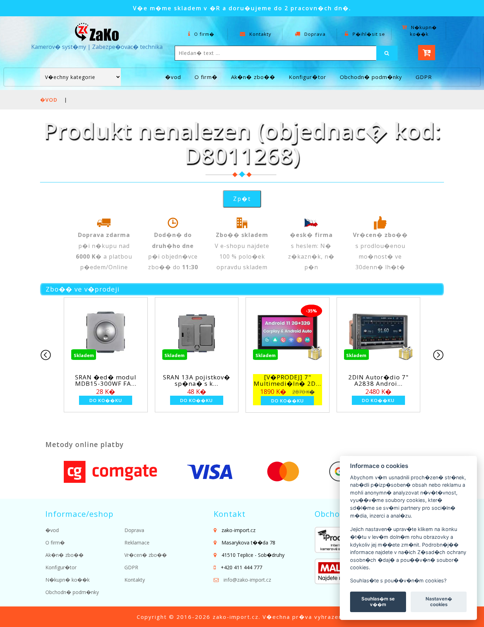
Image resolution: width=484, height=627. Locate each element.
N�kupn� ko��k (423, 30)
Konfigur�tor (307, 76)
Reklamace (137, 542)
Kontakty (259, 34)
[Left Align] (387, 53)
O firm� (203, 34)
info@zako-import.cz (247, 579)
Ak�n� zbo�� (253, 76)
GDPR (424, 76)
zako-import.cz (236, 616)
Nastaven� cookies (439, 601)
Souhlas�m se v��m (378, 601)
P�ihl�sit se (368, 34)
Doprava (314, 34)
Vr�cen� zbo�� (145, 555)
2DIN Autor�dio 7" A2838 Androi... (378, 380)
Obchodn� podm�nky (371, 76)
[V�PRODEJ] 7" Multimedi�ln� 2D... (287, 380)
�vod (173, 76)
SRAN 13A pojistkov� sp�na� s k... (196, 380)
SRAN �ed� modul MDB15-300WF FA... (105, 380)
